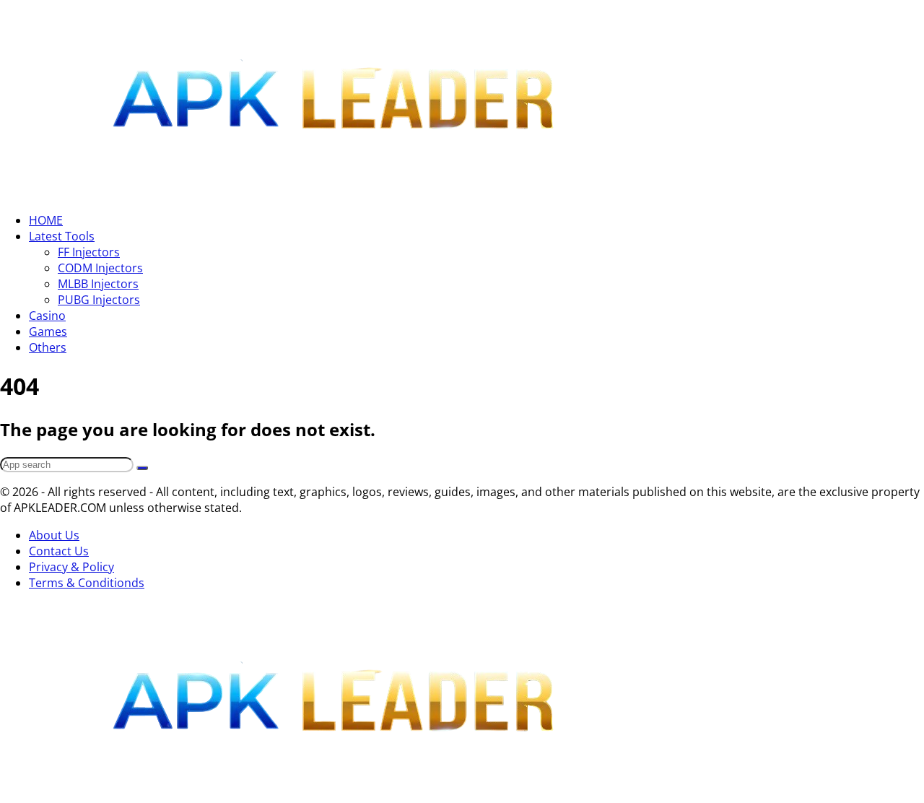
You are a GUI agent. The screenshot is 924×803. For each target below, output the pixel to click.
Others (47, 347)
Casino (47, 316)
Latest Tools (62, 236)
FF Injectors (89, 252)
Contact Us (59, 551)
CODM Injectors (100, 268)
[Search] (142, 468)
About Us (54, 535)
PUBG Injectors (99, 300)
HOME (46, 220)
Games (48, 331)
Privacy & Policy (71, 567)
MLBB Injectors (98, 284)
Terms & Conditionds (86, 583)
